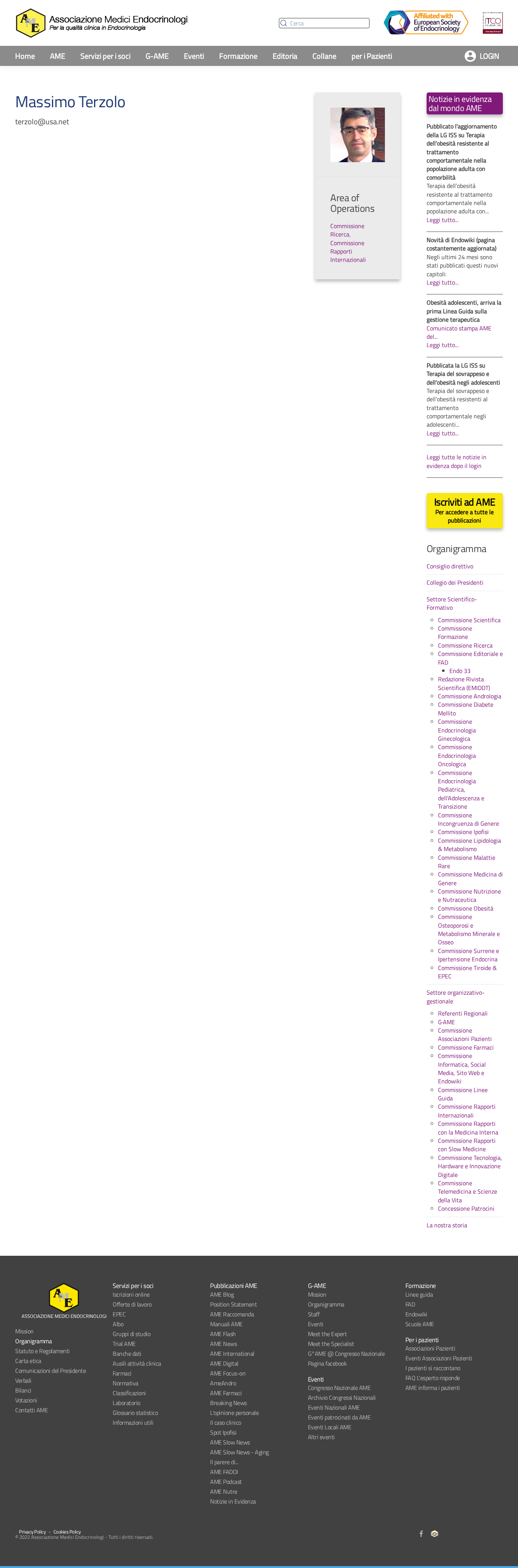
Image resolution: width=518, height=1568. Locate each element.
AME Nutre (223, 1491)
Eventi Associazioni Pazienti (438, 1358)
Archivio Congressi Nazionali (342, 1397)
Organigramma (33, 1341)
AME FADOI (224, 1471)
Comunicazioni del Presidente (50, 1370)
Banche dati (127, 1353)
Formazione (238, 56)
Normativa (125, 1383)
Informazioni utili (133, 1422)
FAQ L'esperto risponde (432, 1377)
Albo (118, 1324)
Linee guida (419, 1294)
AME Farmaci (226, 1392)
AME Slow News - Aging (239, 1452)
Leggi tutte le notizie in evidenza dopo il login (457, 461)
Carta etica (28, 1360)
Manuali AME (226, 1324)
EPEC (119, 1314)
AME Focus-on (227, 1373)
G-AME (157, 56)
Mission (24, 1331)
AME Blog (222, 1294)
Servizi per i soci (105, 56)
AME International (232, 1353)
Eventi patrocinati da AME (339, 1417)
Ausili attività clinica (137, 1363)
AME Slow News (230, 1442)
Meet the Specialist (331, 1343)
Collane (324, 56)
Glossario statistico (135, 1412)
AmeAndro (223, 1383)
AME (57, 56)
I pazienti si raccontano (432, 1367)
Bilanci (23, 1390)
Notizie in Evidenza (233, 1501)
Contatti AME (31, 1410)
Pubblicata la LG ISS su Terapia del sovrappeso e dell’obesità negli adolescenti (463, 374)
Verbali (23, 1380)
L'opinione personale (234, 1412)
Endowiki (416, 1314)
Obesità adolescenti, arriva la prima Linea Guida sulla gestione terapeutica (464, 311)
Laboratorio (126, 1402)
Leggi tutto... (442, 219)
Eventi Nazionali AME (334, 1407)
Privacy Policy (32, 1531)
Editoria (285, 56)
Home (25, 56)
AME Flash (223, 1333)
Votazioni (26, 1400)
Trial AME (124, 1343)
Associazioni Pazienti (430, 1348)
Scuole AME (419, 1324)
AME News (223, 1343)
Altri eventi (321, 1436)
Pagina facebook (327, 1363)
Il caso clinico (225, 1422)
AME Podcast (226, 1481)
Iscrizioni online (131, 1294)
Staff (314, 1314)
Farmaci (122, 1373)
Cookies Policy (67, 1531)
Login (489, 56)
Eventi (194, 56)
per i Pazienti (372, 56)
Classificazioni (129, 1392)
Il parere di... (224, 1461)
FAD (410, 1304)
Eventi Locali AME (330, 1427)
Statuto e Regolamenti (42, 1350)
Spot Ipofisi (223, 1432)
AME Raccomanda (232, 1314)
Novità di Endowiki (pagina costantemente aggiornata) (461, 244)
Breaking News (228, 1402)
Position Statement (233, 1304)
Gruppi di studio (131, 1333)
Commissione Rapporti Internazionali (348, 251)
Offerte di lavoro (132, 1304)
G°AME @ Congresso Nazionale (346, 1353)
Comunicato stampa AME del (459, 332)
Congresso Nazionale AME (339, 1387)
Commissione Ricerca (347, 230)
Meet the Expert (327, 1333)
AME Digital (224, 1363)
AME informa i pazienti (432, 1387)
